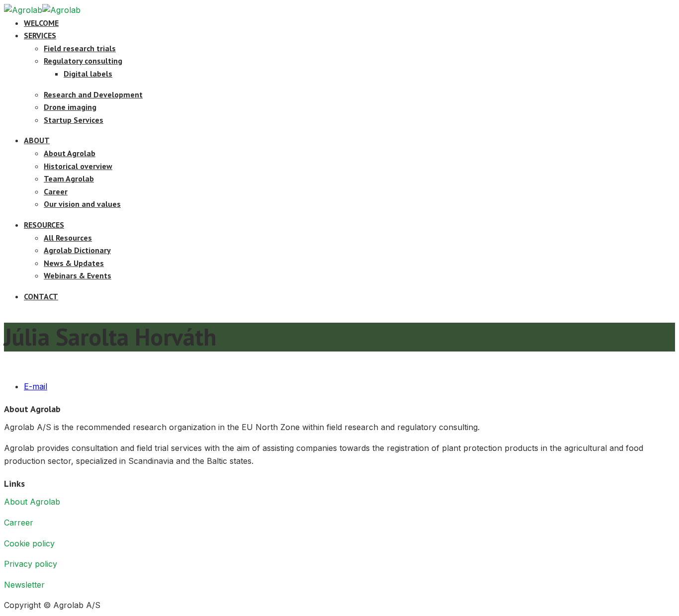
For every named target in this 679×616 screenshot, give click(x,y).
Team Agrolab (69, 178)
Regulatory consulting (83, 61)
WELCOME (41, 23)
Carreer (18, 523)
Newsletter (24, 585)
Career (56, 191)
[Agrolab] (42, 10)
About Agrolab (69, 153)
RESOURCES (44, 225)
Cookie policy (29, 543)
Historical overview (78, 166)
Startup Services (73, 120)
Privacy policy (30, 564)
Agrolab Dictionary (77, 250)
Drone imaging (70, 107)
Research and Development (93, 94)
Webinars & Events (77, 275)
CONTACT (41, 296)
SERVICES (40, 35)
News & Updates (74, 263)
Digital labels (88, 74)
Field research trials (80, 48)
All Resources (68, 238)
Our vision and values (82, 204)
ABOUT (37, 140)
